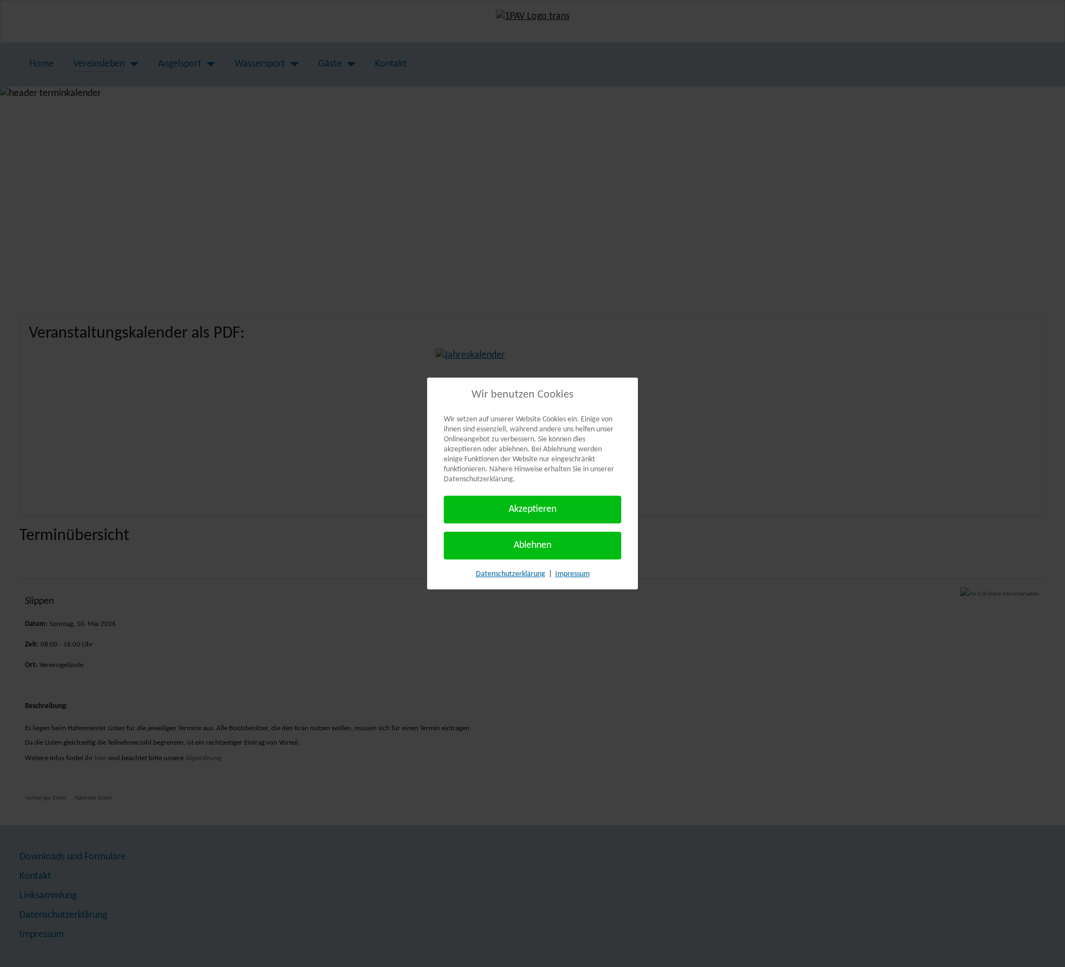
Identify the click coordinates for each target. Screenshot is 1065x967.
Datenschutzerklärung (510, 574)
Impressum (572, 574)
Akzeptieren (532, 509)
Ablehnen (532, 545)
